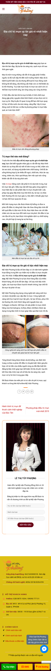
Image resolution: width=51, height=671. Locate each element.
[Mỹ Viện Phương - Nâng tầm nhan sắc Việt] (25, 9)
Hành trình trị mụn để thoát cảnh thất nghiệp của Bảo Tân (12, 409)
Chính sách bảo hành (13, 635)
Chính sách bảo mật (14, 630)
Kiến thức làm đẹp (25, 28)
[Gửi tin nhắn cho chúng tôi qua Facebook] (44, 649)
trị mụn (9, 184)
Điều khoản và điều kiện (14, 641)
